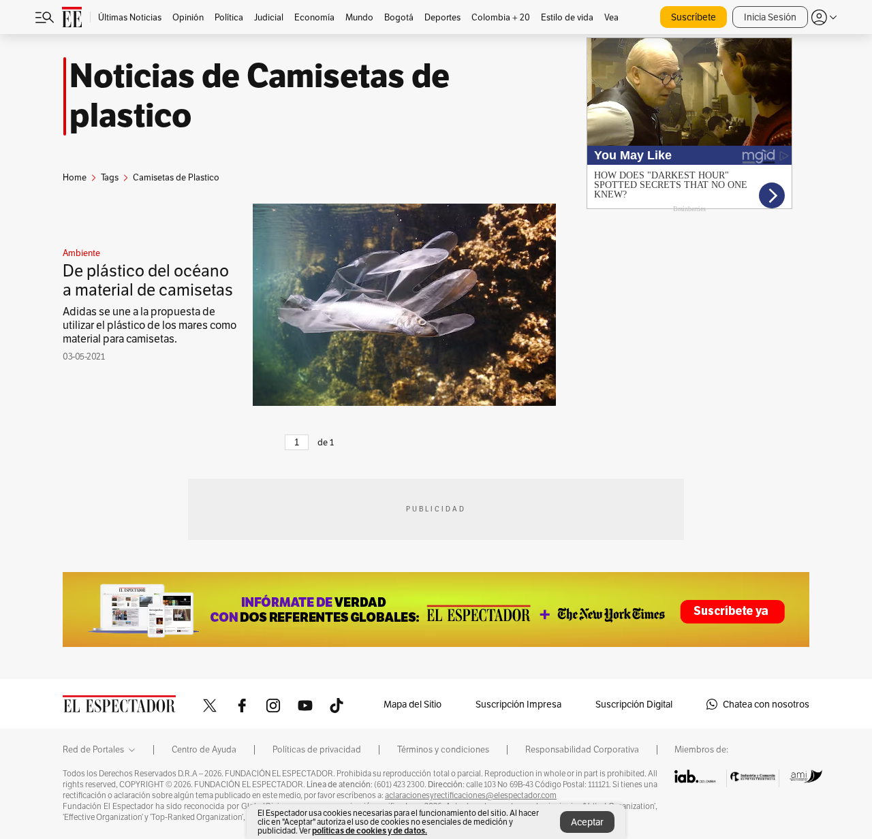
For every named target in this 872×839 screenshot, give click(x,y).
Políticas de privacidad (316, 750)
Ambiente (81, 253)
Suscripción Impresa (518, 704)
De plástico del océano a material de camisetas (148, 280)
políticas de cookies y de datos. (369, 830)
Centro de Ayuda (204, 750)
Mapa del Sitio (412, 704)
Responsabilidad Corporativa (582, 750)
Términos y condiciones (443, 750)
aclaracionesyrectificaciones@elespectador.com (471, 795)
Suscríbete (693, 17)
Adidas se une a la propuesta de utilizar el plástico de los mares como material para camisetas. (149, 325)
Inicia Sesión (770, 17)
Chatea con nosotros (766, 704)
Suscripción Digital (633, 704)
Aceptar (587, 822)
